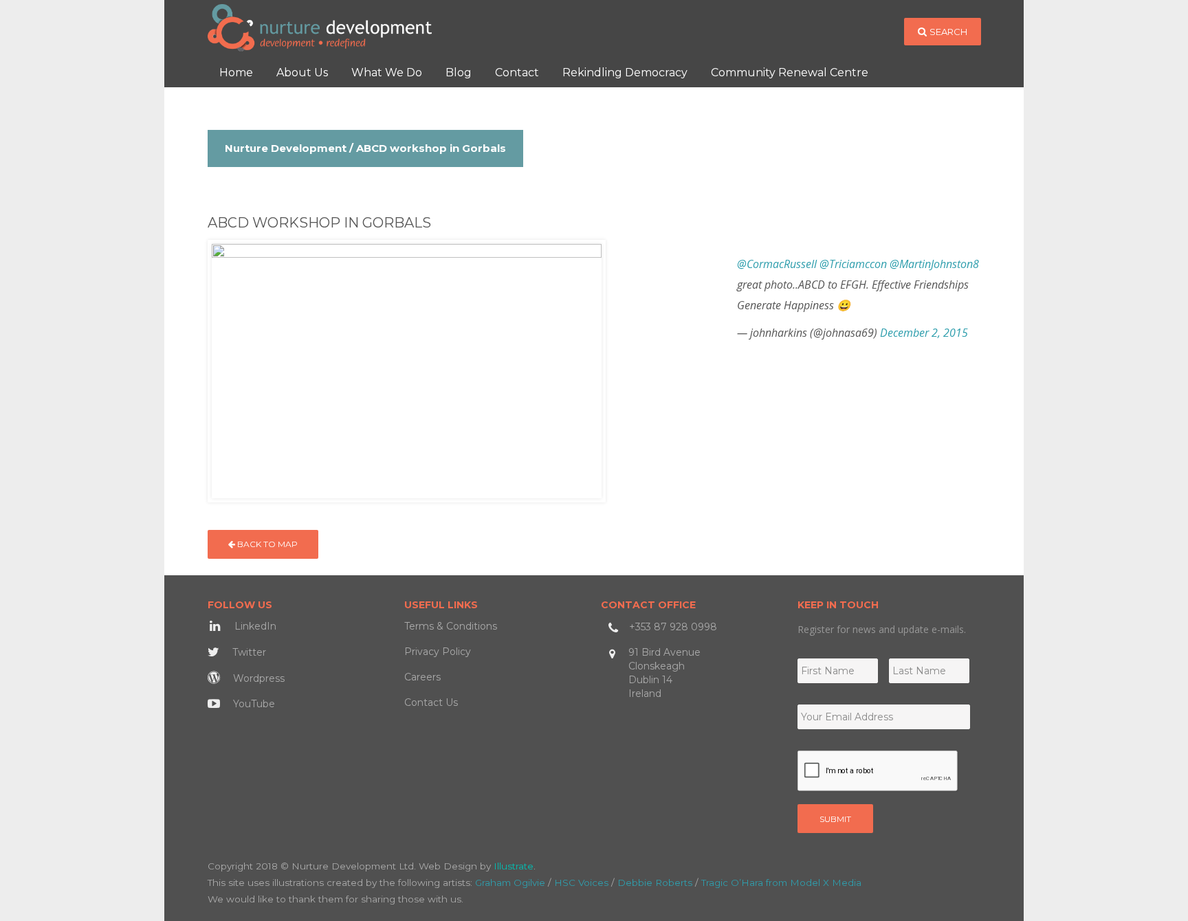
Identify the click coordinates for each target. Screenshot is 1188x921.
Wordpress (257, 678)
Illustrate (514, 866)
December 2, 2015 (924, 332)
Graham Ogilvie (510, 882)
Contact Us (431, 702)
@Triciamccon (853, 263)
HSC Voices (581, 882)
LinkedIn (254, 626)
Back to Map (266, 544)
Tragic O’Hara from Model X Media (781, 882)
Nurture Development (285, 148)
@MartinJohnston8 (934, 263)
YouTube (252, 704)
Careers (422, 677)
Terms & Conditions (450, 626)
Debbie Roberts (654, 882)
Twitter (248, 652)
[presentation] (878, 771)
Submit (835, 819)
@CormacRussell (777, 263)
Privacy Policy (437, 651)
